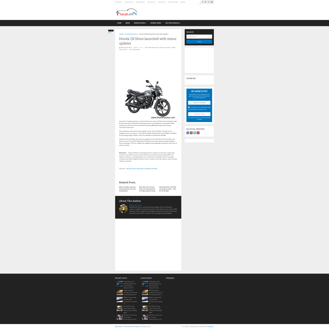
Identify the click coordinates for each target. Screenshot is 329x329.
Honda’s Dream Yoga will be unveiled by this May (141, 168)
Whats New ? (118, 2)
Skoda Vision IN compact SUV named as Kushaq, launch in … (130, 292)
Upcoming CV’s (151, 2)
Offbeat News (155, 23)
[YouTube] (198, 132)
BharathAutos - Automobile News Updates (127, 326)
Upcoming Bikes (140, 2)
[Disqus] (148, 244)
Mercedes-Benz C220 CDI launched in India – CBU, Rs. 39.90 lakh (167, 189)
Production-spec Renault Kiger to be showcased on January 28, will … (129, 285)
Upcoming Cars (129, 2)
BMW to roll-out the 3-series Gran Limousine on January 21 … (130, 300)
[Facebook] (187, 132)
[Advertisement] (182, 9)
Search (199, 41)
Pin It (109, 33)
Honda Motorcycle (153, 47)
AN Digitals (210, 326)
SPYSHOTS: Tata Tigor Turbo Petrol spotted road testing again (130, 309)
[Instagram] (191, 132)
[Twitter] (194, 132)
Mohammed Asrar (126, 47)
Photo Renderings (173, 2)
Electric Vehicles (172, 23)
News (128, 23)
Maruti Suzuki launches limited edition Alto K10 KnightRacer (127, 189)
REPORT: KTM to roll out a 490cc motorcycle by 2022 (130, 317)
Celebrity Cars (162, 2)
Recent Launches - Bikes (168, 47)
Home (119, 23)
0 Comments (135, 49)
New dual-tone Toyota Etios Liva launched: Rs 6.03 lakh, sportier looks (147, 189)
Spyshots (182, 2)
